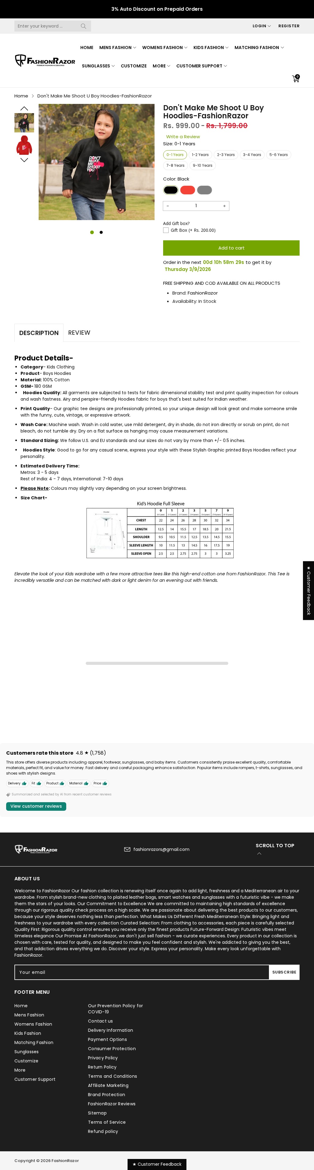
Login (259, 26)
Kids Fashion (208, 47)
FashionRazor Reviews (112, 1104)
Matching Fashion (257, 47)
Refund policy (103, 1131)
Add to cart (231, 248)
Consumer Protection (112, 1049)
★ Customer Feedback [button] (309, 590)
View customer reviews (36, 806)
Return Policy (102, 1067)
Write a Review (183, 136)
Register (289, 26)
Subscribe (284, 972)
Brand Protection (106, 1095)
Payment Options (107, 1039)
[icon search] (83, 26)
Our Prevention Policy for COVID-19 (115, 1009)
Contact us (100, 1021)
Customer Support (199, 66)
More (159, 66)
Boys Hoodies (57, 373)
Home (86, 47)
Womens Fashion (162, 47)
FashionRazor (203, 293)
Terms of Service (107, 1122)
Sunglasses (96, 66)
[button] (24, 108)
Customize (134, 66)
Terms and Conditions (112, 1076)
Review (79, 332)
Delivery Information (110, 1030)
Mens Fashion (115, 47)
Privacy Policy (103, 1058)
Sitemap (97, 1113)
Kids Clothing (61, 367)
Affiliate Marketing (108, 1085)
